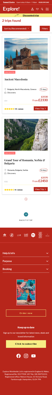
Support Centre (9, 2)
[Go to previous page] (22, 199)
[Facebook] (18, 356)
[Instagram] (26, 356)
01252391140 (44, 2)
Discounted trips (31, 15)
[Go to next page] (30, 199)
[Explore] (11, 9)
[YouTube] (33, 356)
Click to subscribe (26, 344)
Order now (25, 313)
